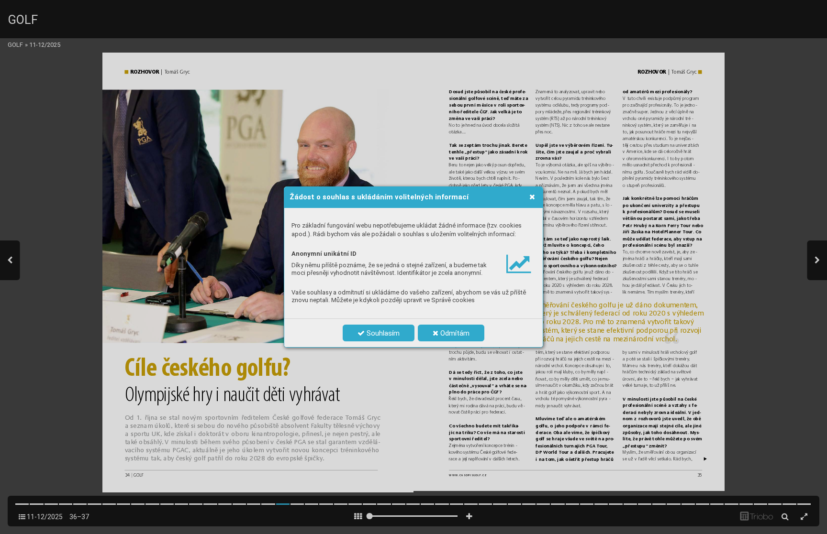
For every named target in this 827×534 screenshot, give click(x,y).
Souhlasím (382, 333)
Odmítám (453, 333)
